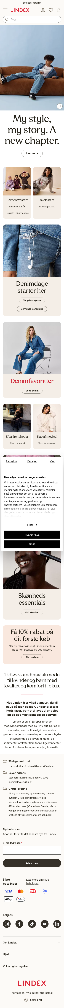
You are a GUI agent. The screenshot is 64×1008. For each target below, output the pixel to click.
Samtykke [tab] (11, 461)
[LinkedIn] (57, 924)
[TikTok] (32, 924)
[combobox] (32, 19)
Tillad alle (32, 534)
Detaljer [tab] (32, 461)
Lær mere (32, 153)
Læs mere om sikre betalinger (37, 881)
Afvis (32, 544)
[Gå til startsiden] (20, 10)
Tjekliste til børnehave (17, 213)
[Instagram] (7, 924)
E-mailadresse (12, 843)
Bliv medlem (32, 657)
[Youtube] (45, 924)
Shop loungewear (47, 443)
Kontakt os (18, 992)
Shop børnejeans (32, 300)
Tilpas (30, 525)
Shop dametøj (17, 443)
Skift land (36, 999)
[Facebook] (19, 924)
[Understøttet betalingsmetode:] (32, 895)
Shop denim (32, 390)
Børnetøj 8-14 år (47, 206)
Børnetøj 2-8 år (17, 206)
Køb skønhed (32, 612)
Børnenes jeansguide (32, 308)
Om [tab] (52, 461)
